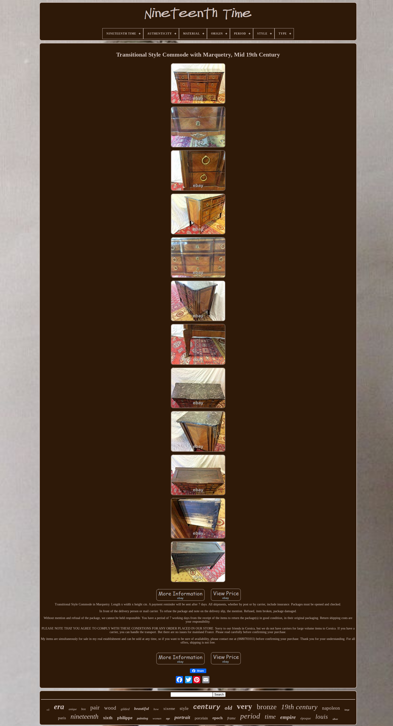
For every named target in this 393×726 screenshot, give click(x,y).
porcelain (201, 718)
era (59, 706)
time (270, 716)
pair (95, 707)
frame (231, 718)
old (228, 708)
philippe (124, 717)
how (156, 709)
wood (110, 708)
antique (73, 709)
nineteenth (84, 716)
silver (335, 719)
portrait (182, 717)
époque (305, 718)
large (347, 710)
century (206, 707)
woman (157, 718)
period (250, 716)
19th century (299, 707)
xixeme (169, 708)
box (83, 709)
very (244, 706)
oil (48, 709)
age (168, 718)
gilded (125, 709)
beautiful (141, 708)
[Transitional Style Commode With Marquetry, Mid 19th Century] (198, 84)
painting (142, 718)
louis (321, 716)
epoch (217, 718)
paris (62, 718)
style (184, 708)
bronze (267, 707)
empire (288, 717)
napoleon (331, 708)
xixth (108, 717)
